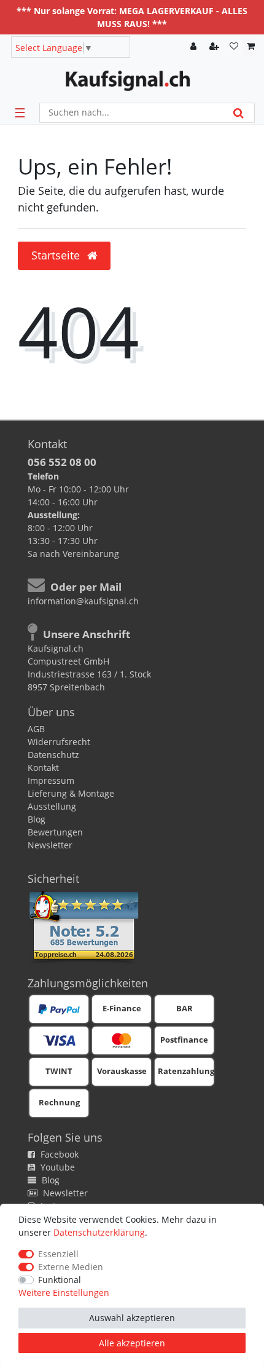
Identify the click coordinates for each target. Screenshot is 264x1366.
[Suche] (238, 112)
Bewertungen (55, 832)
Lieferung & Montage (71, 793)
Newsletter (50, 845)
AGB (36, 729)
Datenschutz (53, 754)
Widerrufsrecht (59, 742)
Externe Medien (70, 1267)
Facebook (58, 1154)
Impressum (51, 780)
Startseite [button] (57, 255)
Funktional (59, 1279)
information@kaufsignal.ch (83, 601)
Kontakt (43, 767)
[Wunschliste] (234, 47)
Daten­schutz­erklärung (99, 1232)
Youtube (56, 1167)
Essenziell (58, 1254)
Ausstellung (52, 806)
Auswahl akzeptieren (132, 1318)
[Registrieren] (215, 47)
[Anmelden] (194, 47)
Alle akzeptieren (132, 1343)
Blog (36, 819)
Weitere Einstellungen (63, 1292)
